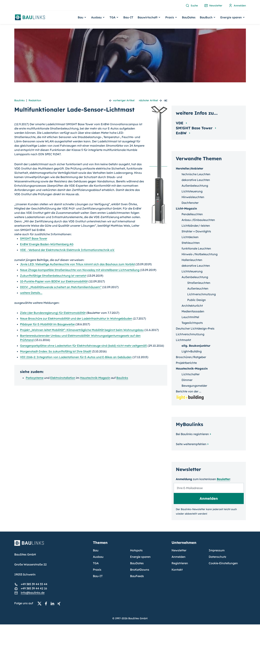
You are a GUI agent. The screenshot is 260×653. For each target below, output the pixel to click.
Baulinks (19, 100)
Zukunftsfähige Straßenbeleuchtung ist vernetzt (53, 275)
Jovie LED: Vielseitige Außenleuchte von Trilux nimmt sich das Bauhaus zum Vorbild (77, 264)
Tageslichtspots (192, 323)
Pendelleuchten (192, 214)
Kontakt (177, 569)
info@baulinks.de (32, 592)
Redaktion (35, 100)
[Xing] (60, 603)
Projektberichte (186, 363)
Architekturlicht (192, 305)
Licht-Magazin (186, 208)
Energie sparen (140, 557)
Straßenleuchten (198, 283)
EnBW (182, 133)
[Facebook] (47, 603)
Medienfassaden (193, 311)
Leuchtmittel (190, 317)
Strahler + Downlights (196, 231)
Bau (95, 550)
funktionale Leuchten (196, 248)
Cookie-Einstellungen (223, 563)
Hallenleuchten (192, 260)
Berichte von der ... (188, 391)
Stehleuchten (191, 243)
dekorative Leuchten (196, 180)
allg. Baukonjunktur (196, 345)
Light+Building (192, 351)
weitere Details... (31, 293)
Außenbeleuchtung (195, 185)
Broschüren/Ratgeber (191, 357)
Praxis (97, 569)
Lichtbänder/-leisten (196, 225)
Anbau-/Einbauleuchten (198, 220)
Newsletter (179, 550)
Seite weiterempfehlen (191, 444)
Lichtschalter (191, 374)
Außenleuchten (197, 288)
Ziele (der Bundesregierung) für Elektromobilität (53, 313)
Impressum (217, 550)
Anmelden (178, 557)
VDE (180, 123)
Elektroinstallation (62, 378)
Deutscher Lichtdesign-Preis (195, 328)
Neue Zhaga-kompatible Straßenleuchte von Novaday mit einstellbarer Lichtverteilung (79, 270)
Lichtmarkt (183, 340)
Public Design (196, 300)
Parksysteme (34, 378)
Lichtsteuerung (192, 191)
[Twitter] (40, 603)
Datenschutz (217, 557)
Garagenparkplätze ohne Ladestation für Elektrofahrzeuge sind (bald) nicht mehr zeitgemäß (83, 345)
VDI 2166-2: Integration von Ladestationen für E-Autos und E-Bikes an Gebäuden (76, 357)
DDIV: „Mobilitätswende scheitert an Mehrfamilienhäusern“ (60, 287)
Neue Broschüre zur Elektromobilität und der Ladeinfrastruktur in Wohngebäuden (76, 318)
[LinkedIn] (53, 603)
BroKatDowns (139, 569)
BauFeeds (137, 576)
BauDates (188, 17)
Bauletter (223, 479)
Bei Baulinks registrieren (192, 434)
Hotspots (136, 550)
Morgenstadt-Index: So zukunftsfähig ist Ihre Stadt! (55, 351)
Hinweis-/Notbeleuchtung (199, 254)
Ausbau (98, 557)
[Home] (51, 545)
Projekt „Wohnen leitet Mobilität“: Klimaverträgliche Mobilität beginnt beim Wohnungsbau (82, 330)
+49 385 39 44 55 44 (34, 584)
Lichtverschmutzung (201, 294)
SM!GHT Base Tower (33, 238)
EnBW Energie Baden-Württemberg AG (46, 244)
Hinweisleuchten (193, 197)
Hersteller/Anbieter (189, 168)
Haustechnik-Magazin (95, 378)
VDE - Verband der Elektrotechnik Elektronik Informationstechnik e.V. (67, 250)
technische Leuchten (196, 174)
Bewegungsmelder (194, 385)
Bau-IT (128, 17)
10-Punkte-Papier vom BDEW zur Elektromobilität (54, 281)
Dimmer (187, 380)
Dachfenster (190, 203)
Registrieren (180, 563)
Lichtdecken (190, 237)
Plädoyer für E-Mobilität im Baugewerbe (47, 324)
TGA (96, 563)
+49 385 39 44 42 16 (34, 588)
